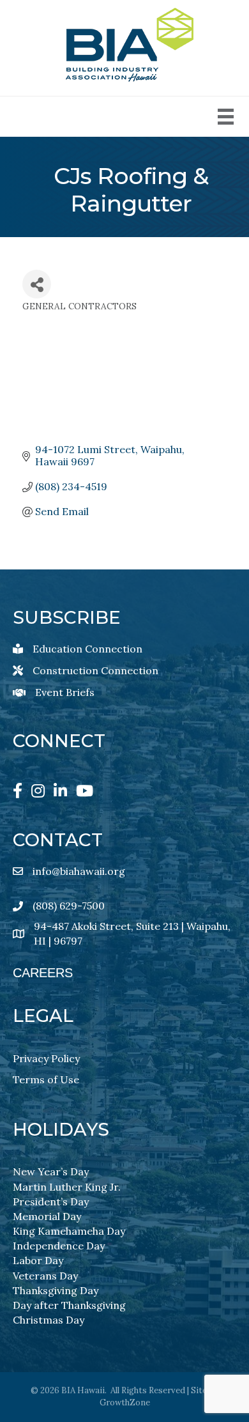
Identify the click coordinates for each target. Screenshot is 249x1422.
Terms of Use (46, 1079)
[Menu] (226, 117)
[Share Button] (36, 284)
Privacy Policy (46, 1058)
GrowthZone (125, 1402)
